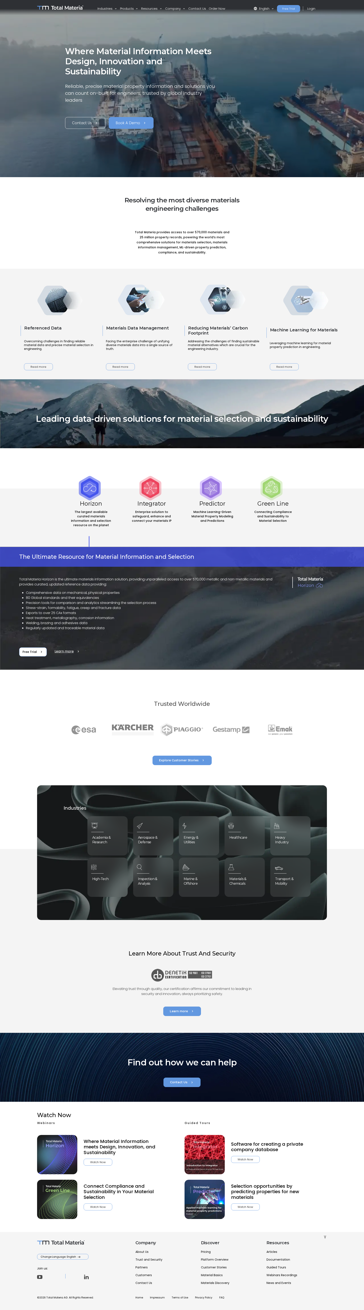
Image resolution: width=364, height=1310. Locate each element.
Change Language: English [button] (59, 1257)
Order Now (217, 8)
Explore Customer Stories (182, 760)
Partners (141, 1267)
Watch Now (98, 1162)
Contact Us (197, 8)
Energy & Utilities (191, 840)
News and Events (278, 1283)
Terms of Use (180, 1297)
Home (139, 1297)
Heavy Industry (282, 840)
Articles (271, 1252)
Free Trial (288, 9)
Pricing (206, 1252)
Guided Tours (276, 1267)
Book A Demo (131, 122)
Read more (38, 367)
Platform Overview (214, 1259)
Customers (143, 1275)
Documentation (278, 1259)
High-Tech (100, 879)
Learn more (67, 651)
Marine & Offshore (191, 881)
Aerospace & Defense (147, 840)
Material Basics (212, 1275)
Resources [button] (149, 8)
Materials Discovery (215, 1283)
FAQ (221, 1297)
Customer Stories (214, 1267)
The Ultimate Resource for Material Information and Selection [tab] (106, 556)
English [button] (262, 8)
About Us (142, 1252)
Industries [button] (105, 8)
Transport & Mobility (284, 881)
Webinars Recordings (281, 1275)
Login (311, 8)
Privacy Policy (203, 1297)
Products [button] (127, 8)
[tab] (91, 518)
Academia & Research (101, 840)
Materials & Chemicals (237, 881)
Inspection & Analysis (147, 881)
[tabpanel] (182, 608)
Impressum (157, 1297)
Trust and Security (148, 1259)
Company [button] (173, 8)
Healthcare (238, 838)
